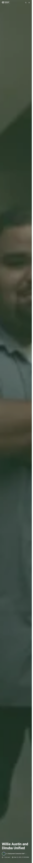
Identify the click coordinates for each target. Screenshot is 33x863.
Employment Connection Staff (16, 853)
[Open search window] (26, 2)
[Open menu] (29, 2)
